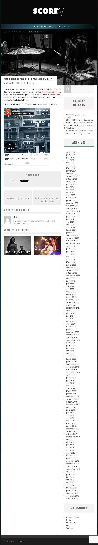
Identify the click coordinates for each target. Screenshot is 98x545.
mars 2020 (70, 356)
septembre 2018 (73, 404)
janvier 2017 (71, 458)
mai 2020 (70, 351)
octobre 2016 (71, 466)
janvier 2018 (71, 426)
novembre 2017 (72, 431)
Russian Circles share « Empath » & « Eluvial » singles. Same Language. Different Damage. (79, 125)
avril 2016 (70, 482)
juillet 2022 (70, 281)
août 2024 (70, 214)
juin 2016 (70, 477)
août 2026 (70, 152)
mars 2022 (70, 291)
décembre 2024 (72, 203)
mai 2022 (70, 286)
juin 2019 (70, 380)
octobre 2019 (71, 369)
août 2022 (70, 278)
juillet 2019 (70, 377)
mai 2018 (70, 415)
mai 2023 (70, 254)
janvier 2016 (71, 490)
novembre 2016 (72, 463)
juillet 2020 (70, 345)
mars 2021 (70, 324)
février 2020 (71, 359)
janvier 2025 (71, 200)
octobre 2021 (71, 305)
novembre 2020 (72, 334)
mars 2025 (70, 195)
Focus (68, 520)
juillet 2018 (70, 410)
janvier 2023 (71, 265)
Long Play (70, 525)
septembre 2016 (73, 469)
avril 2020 (70, 353)
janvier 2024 (71, 232)
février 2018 (71, 423)
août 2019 (70, 375)
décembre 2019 (72, 364)
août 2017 (70, 439)
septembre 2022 (73, 275)
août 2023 (70, 246)
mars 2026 (70, 165)
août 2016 (70, 471)
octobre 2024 (71, 208)
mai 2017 (70, 447)
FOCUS (58, 26)
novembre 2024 (72, 206)
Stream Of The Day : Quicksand (79, 133)
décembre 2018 (72, 396)
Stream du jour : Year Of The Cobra (17, 252)
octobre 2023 (71, 240)
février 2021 (71, 326)
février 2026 (71, 168)
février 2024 (71, 230)
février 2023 (71, 262)
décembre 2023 (72, 235)
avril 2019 (70, 385)
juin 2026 (70, 157)
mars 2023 (70, 259)
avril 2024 (70, 224)
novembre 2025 (72, 176)
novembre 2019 (72, 367)
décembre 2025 (72, 173)
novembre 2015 (72, 496)
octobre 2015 (71, 498)
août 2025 (70, 181)
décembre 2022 (72, 267)
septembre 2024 (73, 211)
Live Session (71, 522)
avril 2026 (70, 163)
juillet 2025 (70, 184)
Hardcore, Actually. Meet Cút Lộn (79, 130)
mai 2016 (70, 479)
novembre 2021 (72, 302)
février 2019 (71, 391)
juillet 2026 (70, 154)
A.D (7, 83)
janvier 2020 (71, 361)
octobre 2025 (71, 179)
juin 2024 (70, 219)
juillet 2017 (70, 442)
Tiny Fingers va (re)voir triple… (18, 198)
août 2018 (70, 407)
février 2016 (71, 488)
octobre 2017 (71, 434)
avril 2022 (70, 289)
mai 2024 (70, 222)
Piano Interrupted (49, 92)
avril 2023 (70, 257)
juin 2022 (70, 283)
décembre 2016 (72, 461)
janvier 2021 (71, 329)
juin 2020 (70, 348)
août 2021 (70, 310)
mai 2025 (70, 189)
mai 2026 (70, 160)
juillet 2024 (70, 216)
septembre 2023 (73, 243)
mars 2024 (70, 227)
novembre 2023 (72, 238)
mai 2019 (70, 383)
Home (36, 26)
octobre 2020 (71, 337)
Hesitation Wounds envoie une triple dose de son (47, 199)
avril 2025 (70, 192)
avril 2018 (70, 418)
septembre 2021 (73, 308)
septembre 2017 (73, 437)
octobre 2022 (71, 273)
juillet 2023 (70, 248)
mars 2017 (70, 453)
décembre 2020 (72, 332)
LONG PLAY (67, 26)
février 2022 (71, 294)
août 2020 (70, 343)
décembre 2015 (72, 493)
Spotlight (70, 528)
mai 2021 (70, 318)
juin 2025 (70, 187)
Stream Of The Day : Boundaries (79, 120)
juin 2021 (70, 316)
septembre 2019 (73, 372)
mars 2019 (70, 388)
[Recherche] (93, 26)
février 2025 (71, 197)
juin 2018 (70, 412)
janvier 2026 (71, 171)
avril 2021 (70, 321)
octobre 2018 (71, 402)
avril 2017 (70, 450)
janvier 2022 (71, 297)
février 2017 (71, 455)
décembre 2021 (72, 300)
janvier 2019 (71, 394)
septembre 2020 (73, 340)
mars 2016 (70, 485)
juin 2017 (70, 445)
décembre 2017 (72, 428)
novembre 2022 (72, 270)
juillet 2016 (70, 474)
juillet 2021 (70, 313)
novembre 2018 (72, 399)
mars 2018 (70, 420)
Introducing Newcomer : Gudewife (40, 32)
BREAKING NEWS (47, 26)
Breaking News (29, 83)
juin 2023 (70, 251)
